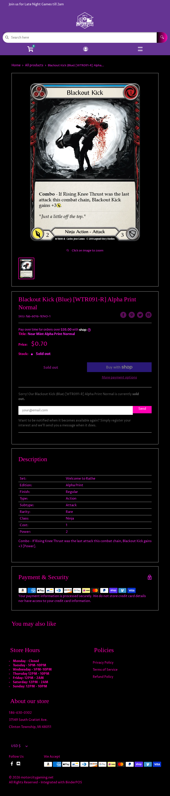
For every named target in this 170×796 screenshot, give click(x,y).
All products (34, 65)
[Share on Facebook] (123, 315)
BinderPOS (74, 782)
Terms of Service (105, 670)
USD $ (16, 746)
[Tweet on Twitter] (140, 315)
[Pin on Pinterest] (132, 315)
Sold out (50, 367)
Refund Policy (103, 677)
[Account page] (85, 49)
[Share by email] (148, 315)
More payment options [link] (119, 377)
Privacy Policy (103, 663)
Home (16, 65)
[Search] (162, 37)
